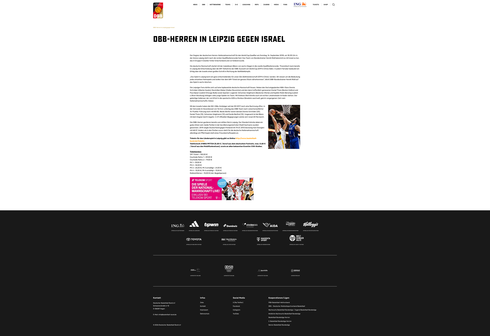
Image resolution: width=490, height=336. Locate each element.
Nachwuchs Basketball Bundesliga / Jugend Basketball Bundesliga (292, 310)
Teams (227, 4)
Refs (257, 4)
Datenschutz (204, 314)
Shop (326, 4)
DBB (203, 4)
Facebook (236, 306)
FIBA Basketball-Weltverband (279, 302)
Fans (285, 4)
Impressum (204, 310)
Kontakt (203, 306)
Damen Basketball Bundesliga (279, 325)
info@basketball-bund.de (167, 314)
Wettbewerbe (215, 4)
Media (276, 4)
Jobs (202, 302)
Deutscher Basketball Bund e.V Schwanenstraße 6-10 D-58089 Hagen (164, 306)
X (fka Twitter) (238, 302)
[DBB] (158, 10)
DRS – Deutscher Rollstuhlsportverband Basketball (286, 306)
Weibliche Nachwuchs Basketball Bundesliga (284, 314)
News (195, 4)
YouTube (236, 314)
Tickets (316, 4)
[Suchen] (333, 4)
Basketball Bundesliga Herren (279, 317)
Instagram (236, 310)
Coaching (246, 4)
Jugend (266, 4)
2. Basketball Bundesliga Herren (279, 321)
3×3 (236, 4)
